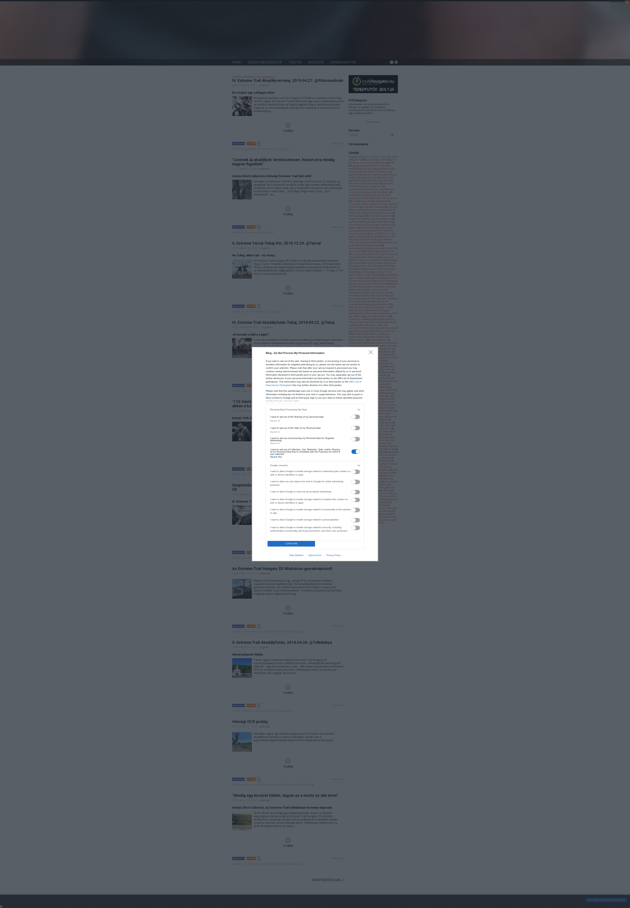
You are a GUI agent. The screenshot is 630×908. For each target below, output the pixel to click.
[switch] (355, 417)
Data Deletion (296, 555)
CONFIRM (291, 543)
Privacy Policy (333, 555)
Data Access (315, 555)
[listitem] (315, 409)
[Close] (372, 353)
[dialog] (315, 454)
